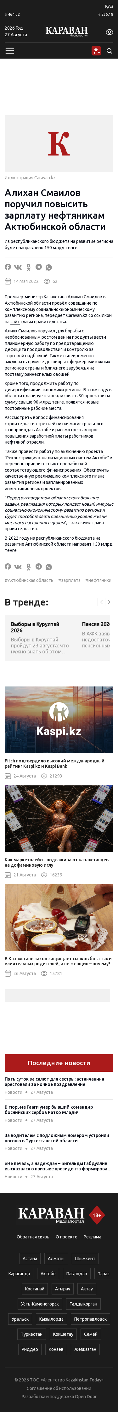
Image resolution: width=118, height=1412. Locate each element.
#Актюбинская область (29, 580)
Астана (30, 1258)
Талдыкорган (83, 1303)
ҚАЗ (109, 6)
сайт (15, 321)
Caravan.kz (76, 315)
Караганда (19, 1273)
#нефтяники (98, 580)
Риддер (30, 1349)
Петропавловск (90, 1319)
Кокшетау (63, 1334)
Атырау (62, 1288)
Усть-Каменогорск (40, 1303)
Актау (87, 1288)
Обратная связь (33, 1236)
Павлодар (76, 1273)
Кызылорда (51, 1319)
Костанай (34, 1288)
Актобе (48, 1273)
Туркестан (31, 1334)
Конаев (56, 1349)
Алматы (56, 1258)
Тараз (104, 1273)
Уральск (20, 1319)
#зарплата (69, 580)
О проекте (66, 1236)
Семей (91, 1334)
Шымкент (85, 1258)
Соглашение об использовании (59, 1388)
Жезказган (85, 1349)
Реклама (92, 1236)
